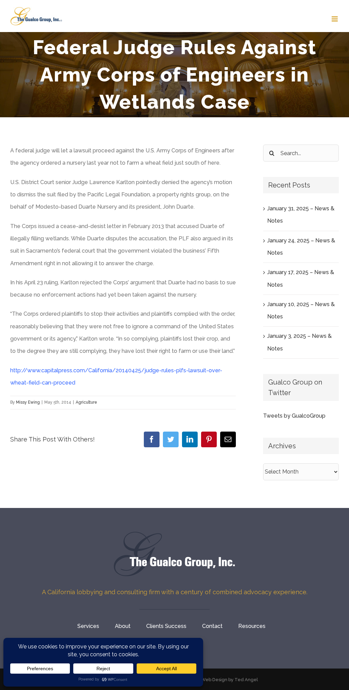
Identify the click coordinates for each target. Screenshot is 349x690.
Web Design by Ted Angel (229, 679)
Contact (212, 626)
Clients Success (166, 626)
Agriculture (86, 402)
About (123, 626)
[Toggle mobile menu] (335, 18)
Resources (251, 626)
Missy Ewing (28, 402)
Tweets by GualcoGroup (294, 415)
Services (88, 626)
